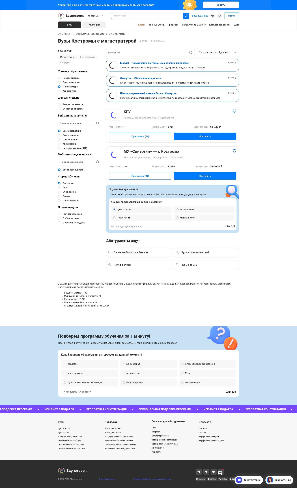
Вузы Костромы (117, 34)
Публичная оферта (107, 479)
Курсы (141, 25)
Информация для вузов (208, 436)
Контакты (202, 428)
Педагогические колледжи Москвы (120, 444)
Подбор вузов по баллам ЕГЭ (164, 440)
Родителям (156, 452)
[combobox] (149, 16)
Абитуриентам (158, 448)
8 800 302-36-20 (200, 16)
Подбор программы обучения (165, 444)
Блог (236, 25)
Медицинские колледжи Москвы (119, 436)
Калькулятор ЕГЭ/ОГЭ (194, 25)
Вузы (61, 422)
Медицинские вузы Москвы (70, 436)
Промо (231, 63)
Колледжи (111, 422)
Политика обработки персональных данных (152, 479)
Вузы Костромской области (90, 34)
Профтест (173, 25)
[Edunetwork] (71, 16)
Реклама (202, 432)
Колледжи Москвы (113, 428)
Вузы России (64, 34)
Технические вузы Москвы (69, 440)
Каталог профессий (219, 25)
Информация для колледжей (211, 440)
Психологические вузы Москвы (71, 448)
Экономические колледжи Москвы (120, 448)
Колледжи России (113, 432)
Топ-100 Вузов (156, 25)
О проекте (204, 422)
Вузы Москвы (64, 428)
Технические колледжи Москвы (119, 440)
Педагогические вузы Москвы (71, 444)
